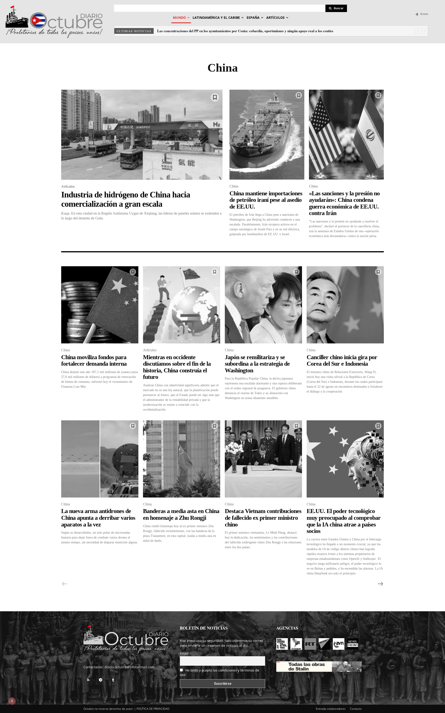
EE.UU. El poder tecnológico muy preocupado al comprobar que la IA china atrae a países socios (344, 521)
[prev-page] (64, 583)
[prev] (418, 31)
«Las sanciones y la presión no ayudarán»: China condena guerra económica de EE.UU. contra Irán (344, 203)
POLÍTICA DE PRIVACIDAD (153, 709)
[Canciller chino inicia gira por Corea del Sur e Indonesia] (345, 304)
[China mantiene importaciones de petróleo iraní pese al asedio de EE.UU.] (266, 135)
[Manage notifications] (12, 701)
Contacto (356, 709)
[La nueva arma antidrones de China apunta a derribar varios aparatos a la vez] (99, 459)
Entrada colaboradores (331, 709)
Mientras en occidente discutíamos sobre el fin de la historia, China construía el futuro (177, 367)
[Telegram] (100, 680)
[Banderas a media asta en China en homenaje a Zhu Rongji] (181, 459)
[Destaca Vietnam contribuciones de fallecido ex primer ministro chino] (263, 459)
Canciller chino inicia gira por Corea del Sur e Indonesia (342, 360)
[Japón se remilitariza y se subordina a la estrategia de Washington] (263, 304)
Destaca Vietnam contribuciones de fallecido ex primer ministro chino (263, 518)
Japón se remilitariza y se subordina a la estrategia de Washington (257, 364)
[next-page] (380, 583)
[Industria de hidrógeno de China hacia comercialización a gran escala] (141, 135)
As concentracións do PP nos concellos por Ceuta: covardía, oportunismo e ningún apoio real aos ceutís (235, 30)
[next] (425, 31)
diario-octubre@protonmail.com (129, 667)
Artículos (68, 186)
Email (184, 653)
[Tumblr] (113, 680)
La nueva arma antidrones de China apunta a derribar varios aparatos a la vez (98, 518)
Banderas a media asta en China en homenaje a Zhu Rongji (181, 514)
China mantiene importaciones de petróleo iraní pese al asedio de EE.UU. (265, 200)
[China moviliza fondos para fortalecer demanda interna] (99, 304)
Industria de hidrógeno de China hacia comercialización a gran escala (125, 199)
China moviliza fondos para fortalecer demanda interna (94, 360)
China (233, 186)
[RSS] (88, 680)
